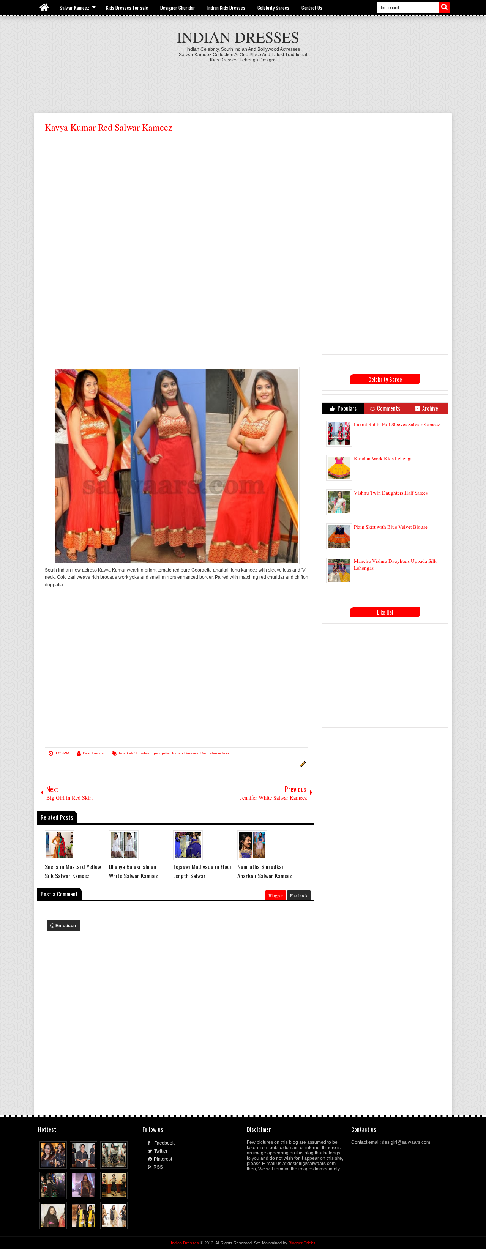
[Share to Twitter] (54, 1161)
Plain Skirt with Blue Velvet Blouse (391, 526)
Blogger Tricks (302, 1243)
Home (44, 7)
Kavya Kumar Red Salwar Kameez (108, 127)
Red (204, 753)
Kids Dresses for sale (127, 7)
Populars (346, 408)
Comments (388, 408)
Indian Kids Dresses (226, 7)
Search (444, 7)
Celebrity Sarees (273, 7)
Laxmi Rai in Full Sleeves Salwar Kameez (397, 424)
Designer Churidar (177, 7)
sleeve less (219, 753)
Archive (430, 408)
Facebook (299, 895)
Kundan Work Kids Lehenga (383, 458)
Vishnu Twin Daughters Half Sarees (391, 492)
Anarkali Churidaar (134, 753)
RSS (158, 1167)
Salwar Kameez (74, 7)
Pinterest (163, 1159)
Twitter (160, 1151)
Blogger (275, 895)
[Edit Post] (301, 766)
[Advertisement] (243, 83)
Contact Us (311, 7)
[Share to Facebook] (47, 1161)
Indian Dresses (238, 37)
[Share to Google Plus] (61, 1161)
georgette (161, 753)
